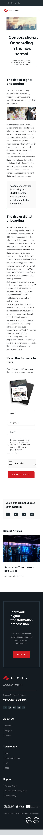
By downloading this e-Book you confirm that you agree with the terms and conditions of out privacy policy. (21, 445)
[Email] (31, 514)
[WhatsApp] (24, 514)
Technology (13, 576)
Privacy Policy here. (24, 454)
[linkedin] (15, 3)
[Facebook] (8, 514)
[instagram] (8, 3)
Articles (26, 64)
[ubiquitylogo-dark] (15, 677)
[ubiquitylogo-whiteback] (12, 10)
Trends (20, 576)
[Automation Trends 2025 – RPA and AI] (21, 536)
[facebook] (4, 3)
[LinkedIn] (16, 514)
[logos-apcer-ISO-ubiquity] (32, 817)
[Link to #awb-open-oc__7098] (38, 10)
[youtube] (11, 3)
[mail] (19, 3)
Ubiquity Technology (21, 60)
